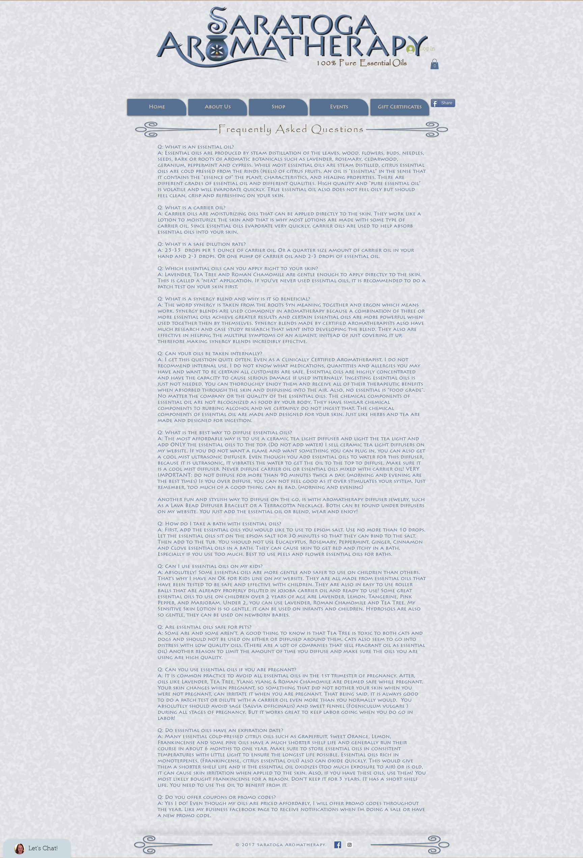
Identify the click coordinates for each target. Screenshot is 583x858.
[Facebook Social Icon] (337, 844)
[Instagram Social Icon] (349, 844)
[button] (434, 64)
